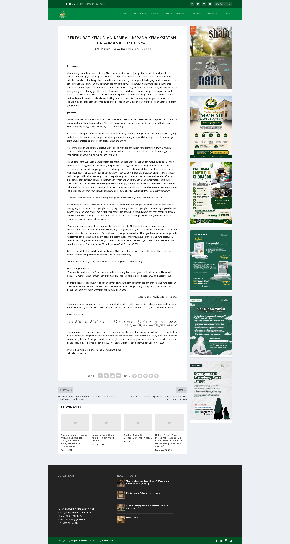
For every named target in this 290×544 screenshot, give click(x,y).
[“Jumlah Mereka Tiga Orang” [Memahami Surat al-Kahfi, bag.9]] (121, 483)
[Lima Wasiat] (121, 519)
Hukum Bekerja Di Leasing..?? (90, 3)
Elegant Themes (79, 540)
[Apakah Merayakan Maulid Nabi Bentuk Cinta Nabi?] (121, 507)
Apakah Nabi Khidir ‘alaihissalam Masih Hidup (103, 438)
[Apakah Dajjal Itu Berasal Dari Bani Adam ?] (138, 422)
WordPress (107, 540)
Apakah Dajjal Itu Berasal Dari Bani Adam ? (138, 436)
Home (124, 14)
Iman (130, 48)
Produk (166, 14)
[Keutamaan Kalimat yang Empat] (121, 495)
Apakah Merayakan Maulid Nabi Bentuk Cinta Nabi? (147, 507)
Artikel (153, 14)
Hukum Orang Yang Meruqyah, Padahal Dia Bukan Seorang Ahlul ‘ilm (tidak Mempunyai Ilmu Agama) (169, 441)
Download (212, 14)
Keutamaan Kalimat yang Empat (143, 493)
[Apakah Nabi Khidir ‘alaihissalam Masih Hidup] (106, 422)
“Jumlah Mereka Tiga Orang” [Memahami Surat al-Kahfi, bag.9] (148, 482)
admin (107, 48)
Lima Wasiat (132, 517)
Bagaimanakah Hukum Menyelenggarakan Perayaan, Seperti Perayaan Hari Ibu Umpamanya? (74, 441)
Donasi (227, 14)
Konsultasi (195, 14)
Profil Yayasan (137, 14)
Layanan (180, 14)
